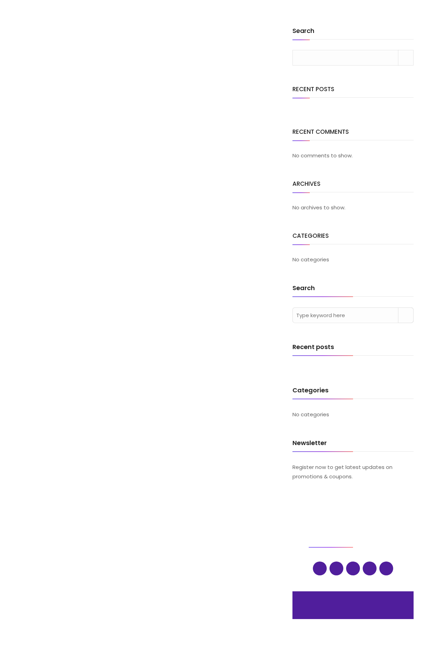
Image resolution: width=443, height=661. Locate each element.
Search (303, 31)
